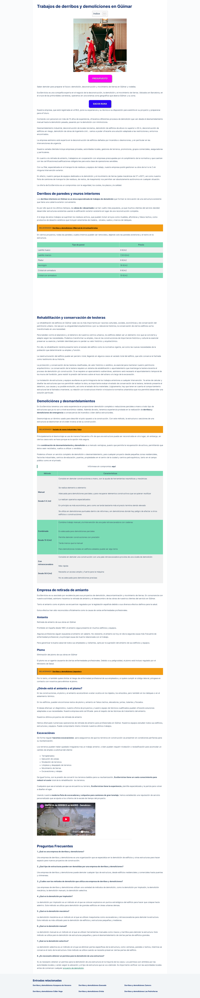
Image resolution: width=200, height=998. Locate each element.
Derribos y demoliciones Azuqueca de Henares (52, 985)
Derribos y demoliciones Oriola (91, 991)
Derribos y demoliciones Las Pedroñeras (141, 991)
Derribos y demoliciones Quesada (92, 985)
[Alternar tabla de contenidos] (103, 14)
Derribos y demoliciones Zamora (137, 985)
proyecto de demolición (73, 968)
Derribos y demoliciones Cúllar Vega (47, 991)
